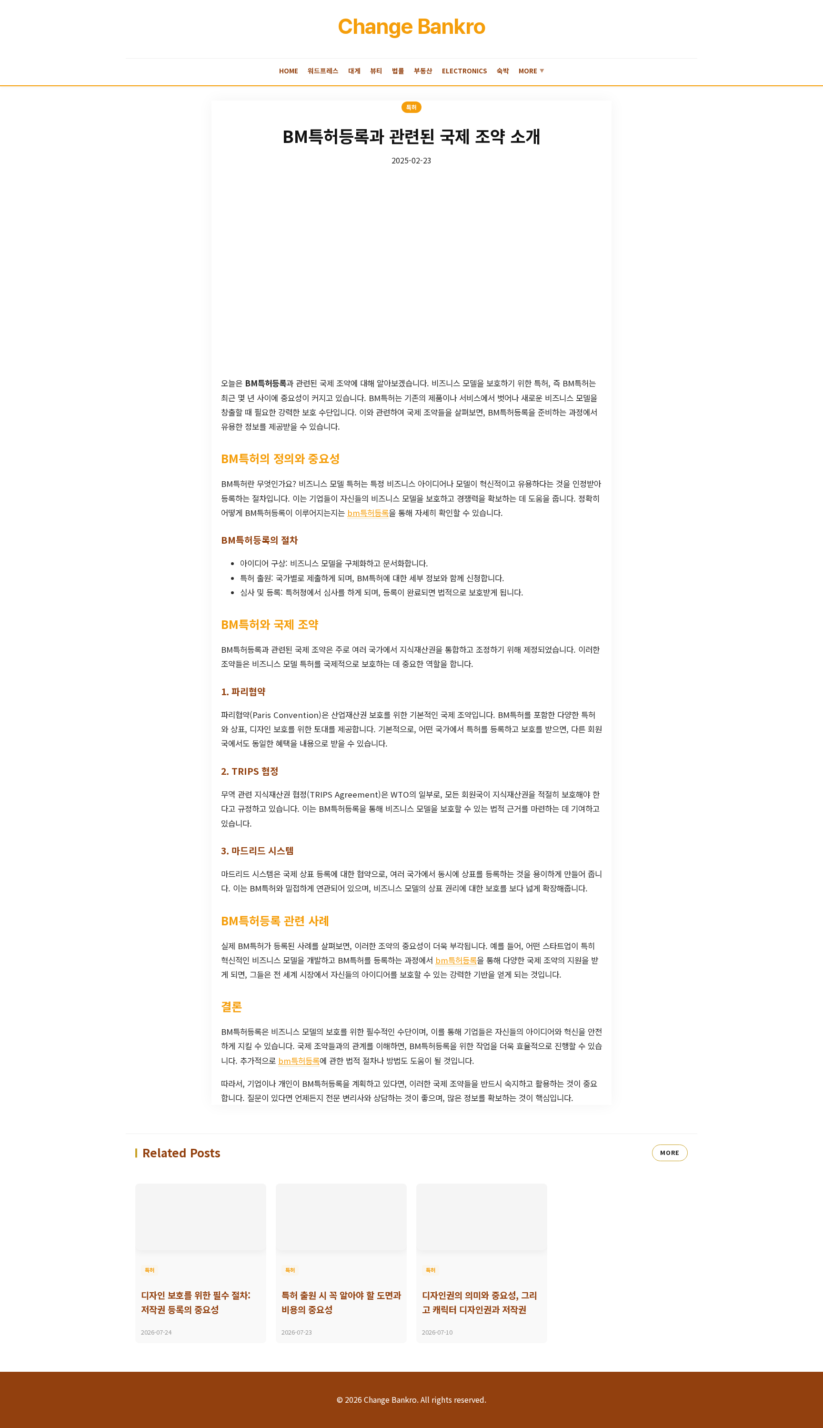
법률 (398, 70)
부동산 (423, 70)
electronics (464, 70)
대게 (354, 70)
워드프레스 (323, 70)
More (531, 70)
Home (288, 70)
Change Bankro (411, 26)
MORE (670, 1152)
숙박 (503, 70)
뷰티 (376, 70)
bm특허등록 (368, 512)
